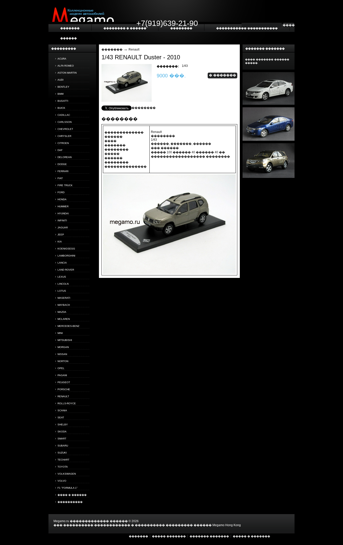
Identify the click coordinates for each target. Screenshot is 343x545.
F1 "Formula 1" (68, 487)
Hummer (63, 206)
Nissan (62, 354)
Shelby (63, 424)
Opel (61, 368)
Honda (62, 199)
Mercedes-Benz (68, 326)
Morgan (63, 347)
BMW (61, 93)
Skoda (62, 431)
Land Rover (66, 269)
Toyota (63, 466)
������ (68, 38)
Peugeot (64, 382)
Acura (62, 58)
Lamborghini (66, 255)
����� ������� (169, 536)
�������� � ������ (124, 28)
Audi (61, 79)
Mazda (62, 312)
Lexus (62, 276)
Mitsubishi (65, 340)
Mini (60, 333)
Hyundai (63, 213)
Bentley (63, 86)
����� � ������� (251, 536)
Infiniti (62, 220)
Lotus (62, 290)
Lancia (62, 262)
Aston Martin (67, 72)
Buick (61, 108)
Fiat (60, 178)
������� (112, 49)
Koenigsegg (66, 248)
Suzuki (62, 452)
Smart (62, 438)
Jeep (61, 234)
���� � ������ (72, 494)
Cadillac (64, 115)
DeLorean (65, 157)
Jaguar (63, 227)
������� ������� (209, 536)
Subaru (63, 445)
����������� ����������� (247, 28)
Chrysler (64, 136)
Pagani (62, 375)
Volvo (62, 480)
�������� (144, 108)
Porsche (64, 389)
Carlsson (65, 122)
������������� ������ (99, 521)
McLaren (64, 319)
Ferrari (63, 171)
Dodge (62, 164)
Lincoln (63, 283)
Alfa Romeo (66, 65)
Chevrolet (65, 129)
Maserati (64, 297)
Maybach (64, 305)
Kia (60, 241)
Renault (63, 396)
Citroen (63, 143)
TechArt (63, 459)
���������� (70, 502)
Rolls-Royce (67, 403)
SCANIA (62, 410)
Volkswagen (67, 473)
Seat (61, 417)
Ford (61, 192)
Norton (63, 361)
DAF (60, 150)
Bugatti (63, 101)
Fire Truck (65, 185)
